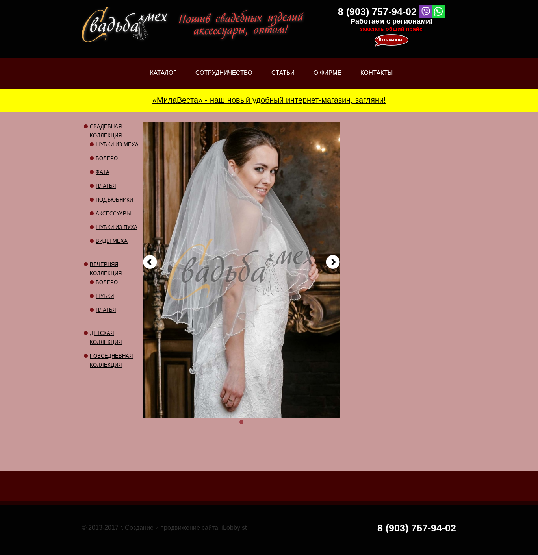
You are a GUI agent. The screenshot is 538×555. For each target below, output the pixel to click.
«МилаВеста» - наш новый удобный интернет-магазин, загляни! (269, 100)
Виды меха (112, 241)
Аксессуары (113, 213)
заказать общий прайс (391, 29)
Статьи (283, 79)
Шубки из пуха (116, 227)
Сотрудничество (223, 72)
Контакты (376, 72)
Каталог (163, 79)
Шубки (105, 296)
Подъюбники (114, 200)
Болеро (107, 158)
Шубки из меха (117, 145)
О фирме (327, 79)
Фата (102, 172)
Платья (106, 186)
